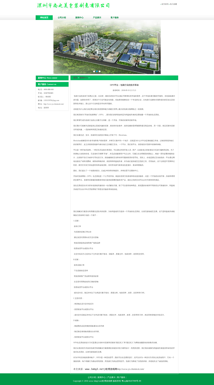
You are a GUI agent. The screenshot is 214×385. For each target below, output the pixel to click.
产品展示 (97, 17)
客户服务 (115, 17)
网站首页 (44, 17)
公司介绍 (62, 17)
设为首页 (165, 4)
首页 (75, 78)
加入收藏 (173, 4)
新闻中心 (79, 17)
